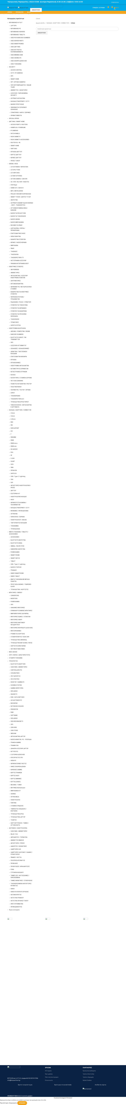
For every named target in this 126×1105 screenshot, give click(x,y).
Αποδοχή (22, 1103)
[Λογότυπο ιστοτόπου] (12, 7)
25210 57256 (34, 2)
